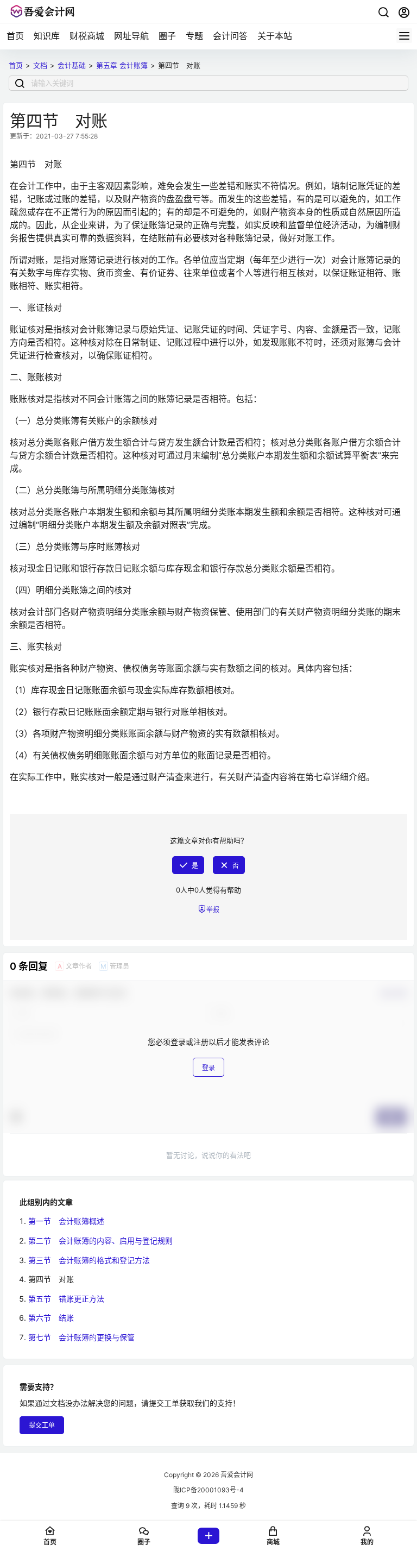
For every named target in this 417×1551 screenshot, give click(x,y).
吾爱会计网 (236, 1475)
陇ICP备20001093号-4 (208, 1490)
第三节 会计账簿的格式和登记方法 (89, 1260)
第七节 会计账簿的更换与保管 (81, 1337)
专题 (194, 35)
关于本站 (274, 35)
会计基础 (72, 65)
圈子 (167, 35)
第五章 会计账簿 (122, 65)
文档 (40, 65)
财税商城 (87, 35)
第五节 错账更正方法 (66, 1298)
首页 (15, 35)
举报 (212, 910)
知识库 (47, 35)
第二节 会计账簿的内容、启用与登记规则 (100, 1240)
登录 (208, 1068)
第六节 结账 (51, 1317)
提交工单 (42, 1425)
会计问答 (230, 35)
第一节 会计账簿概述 (66, 1221)
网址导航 (131, 35)
